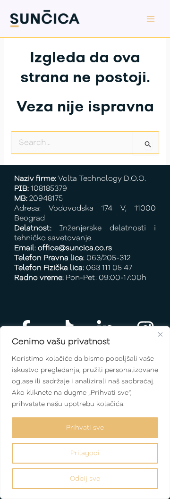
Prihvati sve (85, 427)
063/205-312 (108, 258)
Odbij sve (85, 478)
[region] (85, 412)
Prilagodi (85, 453)
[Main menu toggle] (151, 18)
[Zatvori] (160, 334)
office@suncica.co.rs (75, 248)
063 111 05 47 (109, 268)
